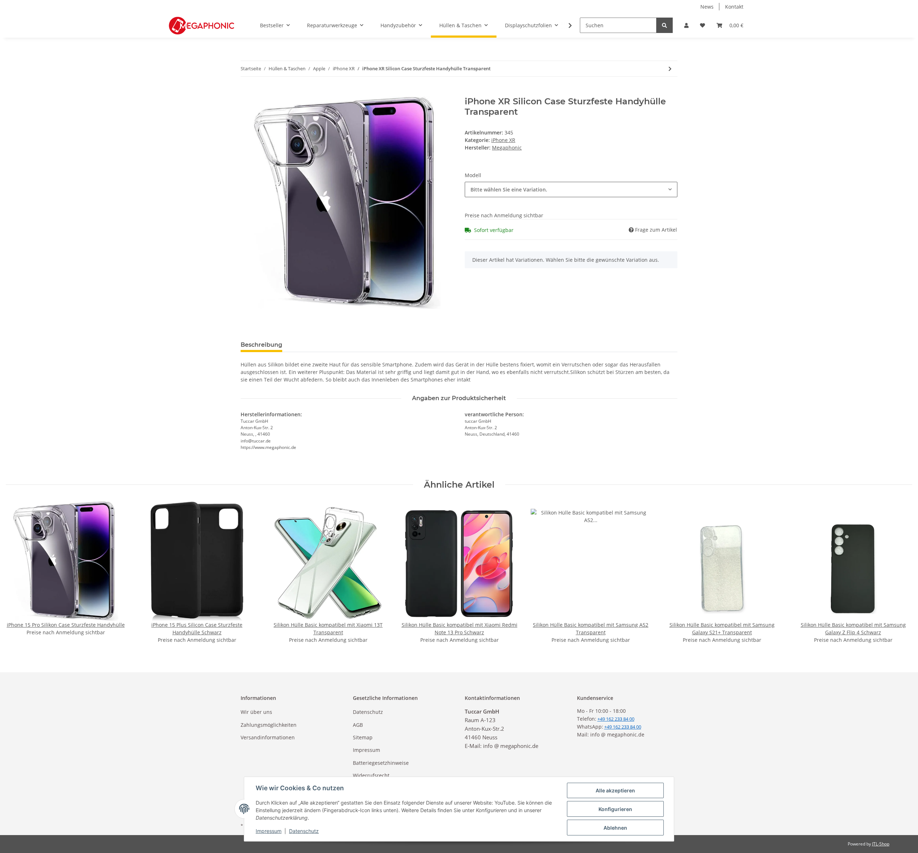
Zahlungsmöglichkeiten (269, 724)
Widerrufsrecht (371, 775)
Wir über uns (256, 712)
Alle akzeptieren (615, 790)
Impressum (366, 750)
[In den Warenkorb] (246, 92)
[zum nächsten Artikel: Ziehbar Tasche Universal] (670, 68)
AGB (358, 724)
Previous (18, 572)
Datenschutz (368, 712)
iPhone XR (503, 140)
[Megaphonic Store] (201, 25)
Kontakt (734, 6)
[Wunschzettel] (702, 25)
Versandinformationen (268, 737)
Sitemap (363, 737)
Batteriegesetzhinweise (381, 762)
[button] (686, 25)
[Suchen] (664, 25)
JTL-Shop (880, 844)
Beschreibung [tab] (261, 344)
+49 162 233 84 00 (622, 727)
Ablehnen (615, 828)
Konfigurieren (615, 809)
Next (901, 572)
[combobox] (571, 189)
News (707, 6)
